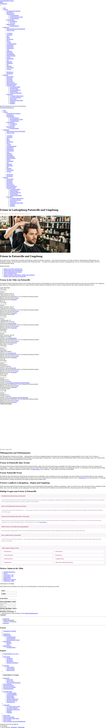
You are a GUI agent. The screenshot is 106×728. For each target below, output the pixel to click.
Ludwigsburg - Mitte (8, 581)
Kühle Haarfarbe (11, 55)
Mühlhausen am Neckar (9, 579)
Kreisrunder (10, 679)
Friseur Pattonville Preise (10, 273)
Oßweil (5, 573)
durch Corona (10, 681)
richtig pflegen (10, 667)
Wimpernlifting (14, 91)
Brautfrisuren (10, 12)
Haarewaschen (10, 670)
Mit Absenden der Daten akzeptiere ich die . (20, 613)
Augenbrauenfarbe (11, 693)
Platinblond (10, 63)
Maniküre (12, 103)
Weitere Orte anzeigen (6, 403)
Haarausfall (10, 81)
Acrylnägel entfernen (15, 97)
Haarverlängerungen (8, 685)
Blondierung (10, 72)
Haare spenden (7, 720)
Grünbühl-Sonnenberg (9, 572)
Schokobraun (10, 67)
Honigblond (10, 52)
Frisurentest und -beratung (13, 11)
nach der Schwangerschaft (13, 682)
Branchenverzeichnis (8, 717)
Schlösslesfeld (7, 578)
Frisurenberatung (8, 555)
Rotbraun (9, 66)
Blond (8, 37)
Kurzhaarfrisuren (14, 15)
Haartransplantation (12, 84)
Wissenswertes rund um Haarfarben (16, 29)
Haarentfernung (14, 88)
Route (17, 298)
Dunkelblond (10, 45)
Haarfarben (6, 27)
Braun (8, 40)
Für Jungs (12, 23)
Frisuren (5, 9)
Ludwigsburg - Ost (8, 576)
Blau (8, 36)
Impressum (14, 727)
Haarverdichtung (7, 684)
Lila (8, 60)
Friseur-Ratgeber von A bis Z (11, 653)
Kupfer (8, 57)
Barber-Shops (36, 469)
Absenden (3, 615)
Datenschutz (21, 727)
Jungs (8, 644)
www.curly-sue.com (10, 368)
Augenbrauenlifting (15, 87)
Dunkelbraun (10, 46)
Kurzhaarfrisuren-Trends (16, 17)
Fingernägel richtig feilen (16, 100)
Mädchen (9, 643)
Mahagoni (9, 61)
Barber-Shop (13, 99)
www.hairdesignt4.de (11, 338)
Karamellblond (10, 54)
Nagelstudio (10, 94)
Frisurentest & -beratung (9, 631)
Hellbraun (9, 51)
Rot (8, 64)
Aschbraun (9, 35)
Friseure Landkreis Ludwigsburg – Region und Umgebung (19, 275)
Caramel (9, 42)
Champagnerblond (11, 43)
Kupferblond (10, 58)
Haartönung (10, 73)
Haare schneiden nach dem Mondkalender (14, 721)
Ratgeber (5, 75)
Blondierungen (83, 477)
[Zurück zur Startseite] (3, 3)
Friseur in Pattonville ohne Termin (13, 272)
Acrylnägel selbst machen (16, 96)
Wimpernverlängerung (16, 93)
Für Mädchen (13, 21)
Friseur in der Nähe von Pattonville (13, 269)
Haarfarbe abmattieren (12, 662)
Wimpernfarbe (10, 696)
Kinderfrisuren (10, 20)
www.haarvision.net (10, 353)
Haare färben (10, 76)
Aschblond (9, 33)
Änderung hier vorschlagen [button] (7, 583)
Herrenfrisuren (59, 551)
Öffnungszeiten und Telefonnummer (13, 270)
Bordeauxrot (10, 39)
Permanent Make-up (15, 90)
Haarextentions (10, 82)
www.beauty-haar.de (10, 323)
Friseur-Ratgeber (43, 522)
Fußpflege (12, 102)
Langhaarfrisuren (14, 18)
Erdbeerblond (10, 48)
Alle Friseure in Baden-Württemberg (64, 562)
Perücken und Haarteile (9, 687)
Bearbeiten (14, 299)
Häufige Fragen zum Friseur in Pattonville (15, 276)
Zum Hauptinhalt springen (7, 0)
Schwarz (9, 69)
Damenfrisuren (10, 14)
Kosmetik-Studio (11, 85)
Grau (8, 49)
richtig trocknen (11, 668)
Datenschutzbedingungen (31, 613)
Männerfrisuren (11, 24)
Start (4, 8)
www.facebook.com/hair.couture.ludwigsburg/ (17, 382)
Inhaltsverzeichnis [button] (4, 266)
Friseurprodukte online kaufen (11, 718)
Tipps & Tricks (10, 30)
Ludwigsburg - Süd (8, 575)
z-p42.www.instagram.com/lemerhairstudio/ (16, 397)
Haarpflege (9, 79)
